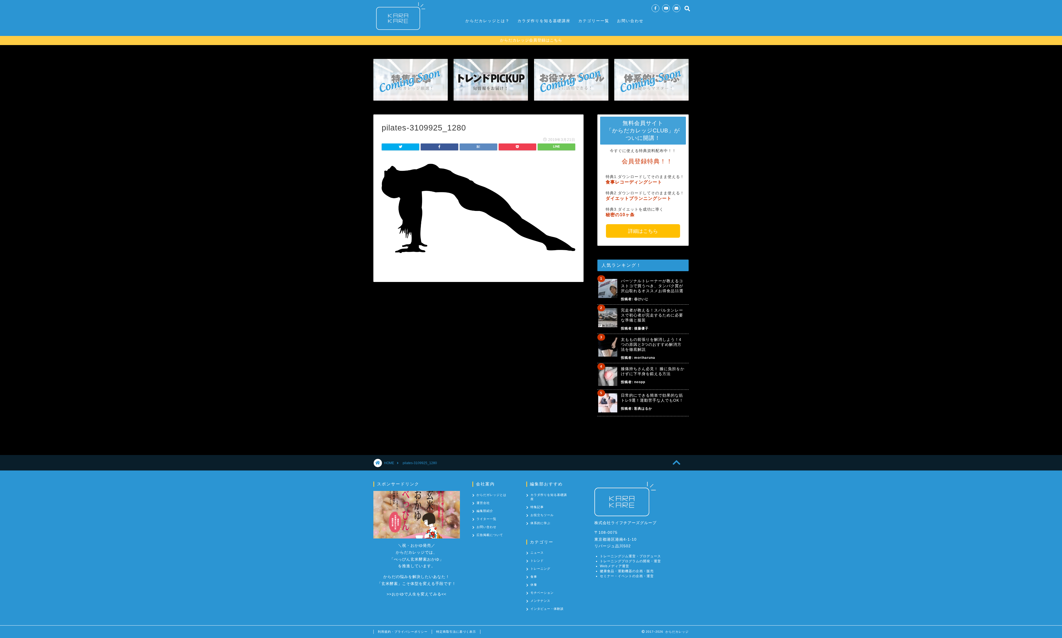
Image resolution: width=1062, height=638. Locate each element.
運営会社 (483, 502)
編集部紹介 (485, 511)
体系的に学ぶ (540, 523)
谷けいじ (641, 299)
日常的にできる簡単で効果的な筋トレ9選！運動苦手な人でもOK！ (652, 397)
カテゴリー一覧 (593, 20)
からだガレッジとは (491, 494)
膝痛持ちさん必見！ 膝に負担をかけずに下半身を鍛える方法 (652, 371)
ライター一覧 (486, 519)
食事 (533, 576)
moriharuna (644, 358)
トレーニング (540, 568)
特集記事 (537, 507)
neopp (639, 382)
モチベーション (542, 592)
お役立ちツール (542, 515)
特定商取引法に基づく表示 (456, 631)
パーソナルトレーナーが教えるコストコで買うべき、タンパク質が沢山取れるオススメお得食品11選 (652, 286)
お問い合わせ (630, 20)
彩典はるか (643, 408)
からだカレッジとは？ (487, 20)
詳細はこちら (643, 231)
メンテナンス (540, 600)
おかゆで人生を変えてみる (416, 594)
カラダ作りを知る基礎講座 (544, 20)
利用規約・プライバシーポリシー (403, 631)
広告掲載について (490, 535)
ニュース (537, 552)
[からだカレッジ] (398, 33)
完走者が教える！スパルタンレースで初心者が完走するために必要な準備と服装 (652, 315)
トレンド (537, 560)
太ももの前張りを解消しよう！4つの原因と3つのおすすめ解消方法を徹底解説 (651, 344)
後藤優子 (641, 328)
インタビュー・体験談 (547, 608)
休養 (533, 584)
